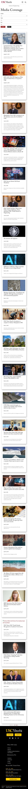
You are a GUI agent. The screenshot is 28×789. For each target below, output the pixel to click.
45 (14, 725)
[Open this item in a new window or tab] (14, 622)
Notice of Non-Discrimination (15, 786)
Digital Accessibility (23, 786)
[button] (22, 2)
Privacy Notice (8, 786)
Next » (17, 725)
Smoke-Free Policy (9, 787)
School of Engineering (14, 6)
